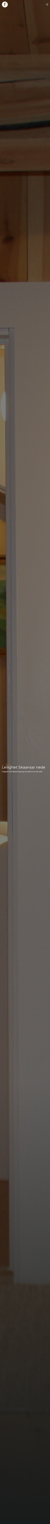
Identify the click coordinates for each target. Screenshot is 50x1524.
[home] (5, 4)
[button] (47, 4)
